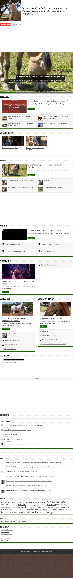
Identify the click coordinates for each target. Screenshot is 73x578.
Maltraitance (65, 507)
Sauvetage (21, 512)
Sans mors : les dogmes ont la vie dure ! (15, 251)
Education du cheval (13, 505)
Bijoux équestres (32, 502)
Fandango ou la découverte (51, 318)
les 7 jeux (45, 507)
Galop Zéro (4, 536)
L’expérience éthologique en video (53, 187)
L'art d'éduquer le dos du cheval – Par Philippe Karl (14, 521)
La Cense (34, 507)
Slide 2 (22, 92)
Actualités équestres (7, 133)
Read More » (31, 109)
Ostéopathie (23, 509)
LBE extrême (38, 507)
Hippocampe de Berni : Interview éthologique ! (22, 24)
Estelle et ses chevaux (6, 534)
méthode (14, 509)
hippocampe (5, 507)
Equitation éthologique (31, 505)
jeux (26, 507)
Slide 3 (36, 92)
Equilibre (22, 504)
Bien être (26, 502)
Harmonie (51, 504)
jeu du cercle (20, 507)
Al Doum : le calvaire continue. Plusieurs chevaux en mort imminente (21, 444)
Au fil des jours (5, 299)
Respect (4, 512)
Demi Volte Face (5, 532)
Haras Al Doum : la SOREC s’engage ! (13, 439)
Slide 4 (51, 92)
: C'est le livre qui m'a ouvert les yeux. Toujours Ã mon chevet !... (22, 471)
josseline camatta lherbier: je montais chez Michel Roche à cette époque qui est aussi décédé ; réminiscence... (33, 462)
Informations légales (47, 551)
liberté (52, 507)
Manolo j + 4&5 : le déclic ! (49, 335)
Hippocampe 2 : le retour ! (11, 340)
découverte (5, 505)
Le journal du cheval (6, 538)
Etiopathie (39, 505)
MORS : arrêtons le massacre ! (49, 251)
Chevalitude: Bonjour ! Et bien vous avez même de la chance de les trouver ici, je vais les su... (29, 481)
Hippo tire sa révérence (11, 344)
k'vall (30, 507)
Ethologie (3, 161)
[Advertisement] (36, 39)
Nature (18, 509)
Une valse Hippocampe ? (56, 370)
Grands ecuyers (5, 261)
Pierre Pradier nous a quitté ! (10, 148)
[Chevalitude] (36, 10)
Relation (64, 509)
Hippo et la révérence (10, 349)
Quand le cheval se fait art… (11, 434)
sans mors (14, 512)
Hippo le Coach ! (48, 180)
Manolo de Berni (6, 509)
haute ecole (60, 505)
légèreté (59, 507)
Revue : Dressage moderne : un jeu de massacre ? (48, 101)
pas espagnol (35, 509)
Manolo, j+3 (45, 331)
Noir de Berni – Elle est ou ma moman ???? (54, 344)
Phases (41, 509)
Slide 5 (65, 92)
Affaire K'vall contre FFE (7, 530)
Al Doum (3, 502)
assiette (21, 502)
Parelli (29, 509)
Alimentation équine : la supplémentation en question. (41, 76)
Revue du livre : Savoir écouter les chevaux (55, 123)
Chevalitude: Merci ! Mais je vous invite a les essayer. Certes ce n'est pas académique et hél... (29, 490)
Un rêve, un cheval (5, 540)
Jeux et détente (5, 356)
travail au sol (36, 512)
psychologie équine (52, 509)
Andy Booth (15, 502)
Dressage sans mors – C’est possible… (51, 244)
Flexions (44, 505)
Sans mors (3, 226)
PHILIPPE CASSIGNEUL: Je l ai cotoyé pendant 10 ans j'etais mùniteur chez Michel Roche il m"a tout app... (32, 467)
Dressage (60, 501)
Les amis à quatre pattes (46, 299)
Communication (41, 502)
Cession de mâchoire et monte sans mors (44, 230)
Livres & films (4, 97)
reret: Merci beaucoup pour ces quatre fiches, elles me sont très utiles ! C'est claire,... (27, 485)
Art (18, 502)
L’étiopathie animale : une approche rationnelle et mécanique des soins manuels (24, 425)
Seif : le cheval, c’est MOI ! (49, 339)
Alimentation (9, 502)
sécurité (26, 512)
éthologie (48, 512)
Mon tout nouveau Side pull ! (12, 244)
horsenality (12, 507)
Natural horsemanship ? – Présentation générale (21, 180)
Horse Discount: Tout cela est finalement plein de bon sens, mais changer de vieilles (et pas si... (30, 476)
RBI (61, 509)
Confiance (51, 502)
